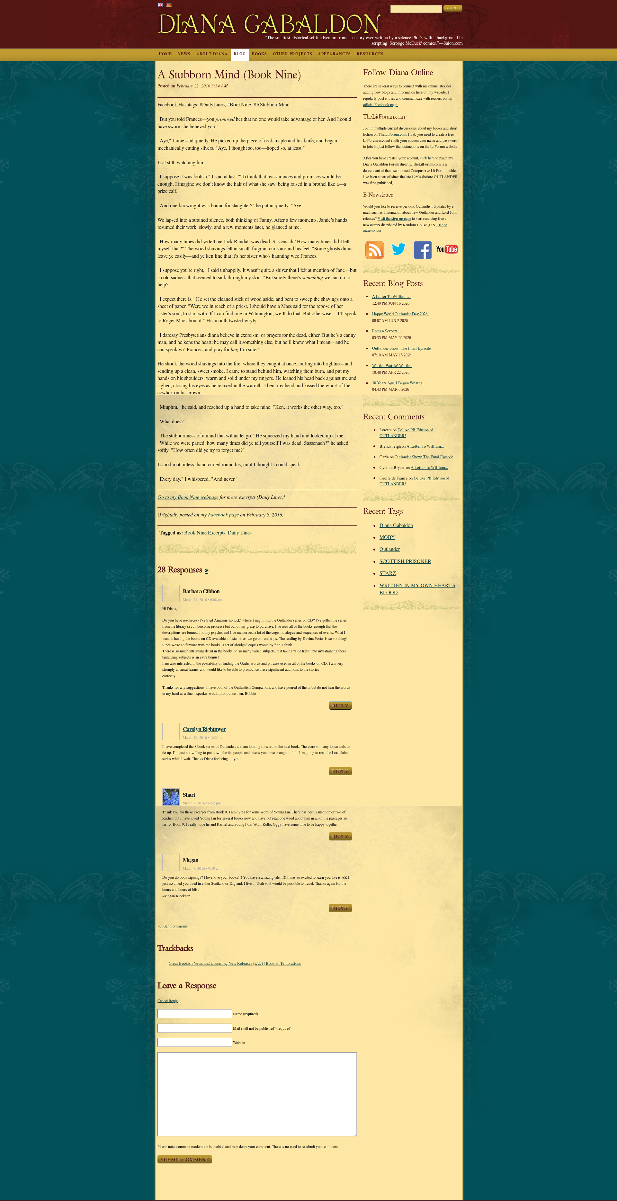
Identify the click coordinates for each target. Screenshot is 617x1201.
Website (239, 1042)
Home (165, 54)
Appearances (334, 54)
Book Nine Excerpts (204, 532)
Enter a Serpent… (387, 331)
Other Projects (292, 54)
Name (245, 1013)
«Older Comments (172, 926)
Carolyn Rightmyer (204, 729)
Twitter (398, 249)
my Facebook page (220, 514)
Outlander (390, 548)
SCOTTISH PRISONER (405, 561)
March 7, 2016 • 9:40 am (201, 868)
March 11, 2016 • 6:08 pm (203, 599)
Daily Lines (240, 532)
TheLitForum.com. (393, 134)
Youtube (446, 249)
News (184, 54)
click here (427, 157)
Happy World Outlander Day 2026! (400, 314)
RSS (374, 249)
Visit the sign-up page (394, 218)
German (169, 5)
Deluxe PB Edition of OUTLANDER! (406, 432)
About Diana (212, 54)
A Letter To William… (391, 296)
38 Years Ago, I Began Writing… (399, 383)
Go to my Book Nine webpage (188, 496)
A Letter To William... (425, 446)
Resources (370, 54)
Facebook (422, 249)
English (160, 5)
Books (259, 54)
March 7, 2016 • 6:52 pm (202, 803)
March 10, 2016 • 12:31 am (203, 737)
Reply (340, 705)
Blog (240, 54)
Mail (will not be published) (262, 1028)
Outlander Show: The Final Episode (401, 348)
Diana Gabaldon (396, 525)
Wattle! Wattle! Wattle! (392, 365)
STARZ (388, 572)
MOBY (387, 536)
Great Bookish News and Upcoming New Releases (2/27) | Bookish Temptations (235, 963)
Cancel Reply (167, 1000)
